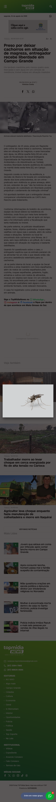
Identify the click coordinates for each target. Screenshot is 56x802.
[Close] (53, 384)
